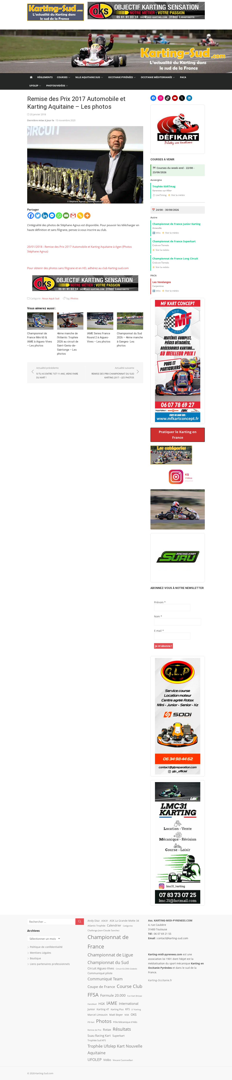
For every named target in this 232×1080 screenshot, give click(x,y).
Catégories (128, 925)
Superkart (118, 1035)
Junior (91, 1009)
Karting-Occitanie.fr (160, 980)
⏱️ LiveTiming (159, 195)
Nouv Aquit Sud (50, 298)
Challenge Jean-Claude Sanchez (103, 930)
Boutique (35, 958)
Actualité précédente (57, 372)
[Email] (66, 215)
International (128, 1003)
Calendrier (114, 925)
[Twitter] (38, 215)
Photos (74, 298)
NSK (127, 1014)
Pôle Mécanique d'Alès (125, 1022)
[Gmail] (73, 215)
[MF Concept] (177, 361)
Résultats (122, 1029)
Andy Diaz (94, 920)
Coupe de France (101, 986)
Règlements (45, 77)
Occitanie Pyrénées (120, 77)
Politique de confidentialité (46, 947)
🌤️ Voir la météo (176, 195)
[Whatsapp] (59, 215)
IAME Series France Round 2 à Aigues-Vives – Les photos (98, 337)
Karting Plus (117, 1009)
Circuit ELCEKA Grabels (126, 968)
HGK (101, 1003)
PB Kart (91, 1022)
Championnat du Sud (108, 962)
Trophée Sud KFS (97, 1040)
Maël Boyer (116, 1014)
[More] (87, 215)
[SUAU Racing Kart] (177, 557)
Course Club (129, 986)
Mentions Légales (40, 952)
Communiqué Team (105, 978)
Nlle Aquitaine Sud (87, 77)
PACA (183, 77)
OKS (133, 1014)
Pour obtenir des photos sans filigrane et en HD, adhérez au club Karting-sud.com (78, 268)
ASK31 (104, 920)
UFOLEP (33, 85)
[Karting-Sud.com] (116, 51)
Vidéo (107, 1060)
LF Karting (136, 1009)
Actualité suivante (113, 372)
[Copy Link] (80, 215)
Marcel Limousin (98, 1014)
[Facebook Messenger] (52, 215)
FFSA (93, 994)
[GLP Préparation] (177, 716)
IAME (111, 1003)
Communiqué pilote (100, 973)
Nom (158, 616)
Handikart (92, 1004)
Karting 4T (103, 1009)
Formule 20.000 (113, 995)
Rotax (107, 1029)
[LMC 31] (177, 843)
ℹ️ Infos (156, 232)
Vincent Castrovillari (123, 1060)
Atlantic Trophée (96, 925)
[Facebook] (31, 215)
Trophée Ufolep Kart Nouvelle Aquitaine (115, 1049)
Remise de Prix (94, 1030)
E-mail (159, 630)
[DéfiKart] (177, 129)
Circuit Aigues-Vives (101, 968)
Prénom (160, 602)
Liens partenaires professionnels (50, 964)
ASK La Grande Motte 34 (124, 920)
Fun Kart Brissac (134, 995)
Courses (62, 77)
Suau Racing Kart (99, 1036)
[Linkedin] (45, 215)
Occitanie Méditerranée (156, 77)
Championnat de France (108, 941)
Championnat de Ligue (110, 955)
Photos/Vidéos (55, 85)
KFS (127, 1009)
